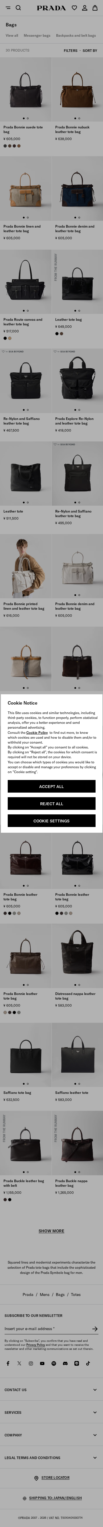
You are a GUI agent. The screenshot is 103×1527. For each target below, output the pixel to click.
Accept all (51, 786)
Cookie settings (51, 821)
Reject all (51, 803)
